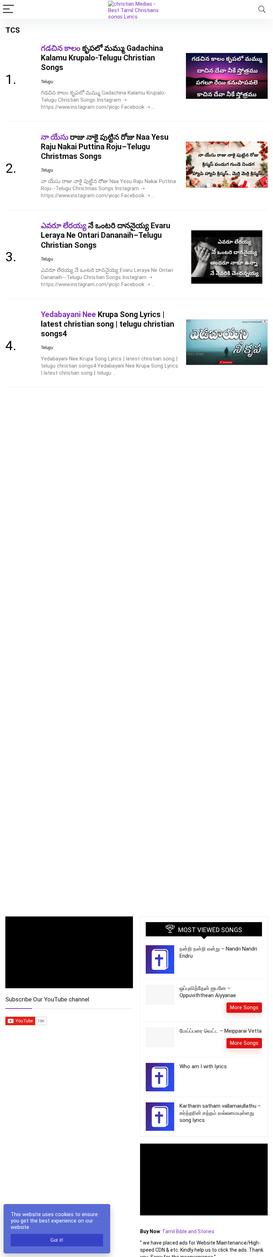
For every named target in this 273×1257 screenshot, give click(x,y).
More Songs (244, 1007)
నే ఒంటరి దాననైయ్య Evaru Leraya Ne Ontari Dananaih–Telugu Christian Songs (105, 235)
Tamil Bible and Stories (188, 1231)
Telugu (47, 81)
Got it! (56, 1240)
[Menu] (8, 9)
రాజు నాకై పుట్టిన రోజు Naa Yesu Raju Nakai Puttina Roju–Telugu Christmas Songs (104, 147)
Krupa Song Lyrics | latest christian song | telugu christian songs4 (107, 324)
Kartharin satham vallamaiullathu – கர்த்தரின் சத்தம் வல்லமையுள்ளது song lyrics (220, 1113)
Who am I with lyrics (203, 1066)
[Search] (262, 9)
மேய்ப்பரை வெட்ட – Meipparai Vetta (221, 1031)
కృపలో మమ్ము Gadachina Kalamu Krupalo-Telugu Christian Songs (102, 58)
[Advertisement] (69, 1115)
